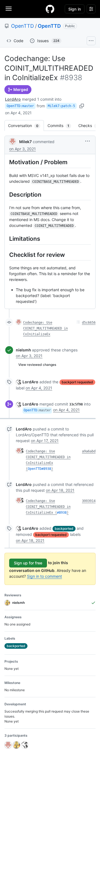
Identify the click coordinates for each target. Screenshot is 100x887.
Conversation (26, 125)
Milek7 (25, 141)
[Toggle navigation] (8, 8)
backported (64, 528)
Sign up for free (28, 563)
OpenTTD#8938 (39, 469)
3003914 (89, 501)
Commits (61, 125)
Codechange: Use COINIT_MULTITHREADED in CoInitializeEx (45, 328)
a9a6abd (89, 451)
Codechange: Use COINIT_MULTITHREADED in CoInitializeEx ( (48, 507)
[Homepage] (50, 8)
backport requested (77, 382)
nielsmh (23, 350)
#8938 (62, 513)
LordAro (13, 99)
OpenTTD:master (20, 106)
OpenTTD (22, 26)
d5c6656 (89, 323)
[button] (87, 141)
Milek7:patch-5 (61, 106)
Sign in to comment (44, 576)
